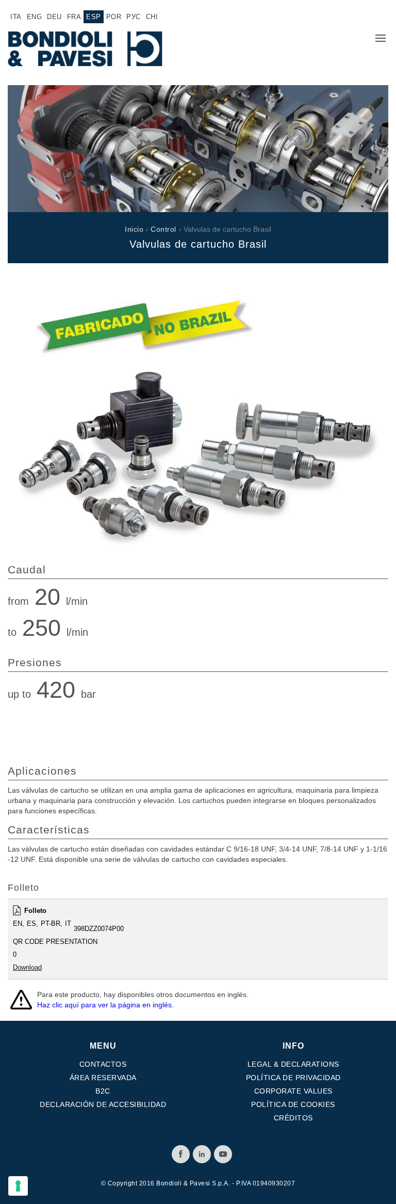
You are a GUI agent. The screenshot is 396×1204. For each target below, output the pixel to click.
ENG (34, 17)
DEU (54, 17)
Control (163, 229)
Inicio (134, 229)
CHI (152, 17)
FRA (74, 17)
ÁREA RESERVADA (103, 1077)
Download (27, 967)
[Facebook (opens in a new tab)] (181, 1154)
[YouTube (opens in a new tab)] (223, 1154)
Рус (133, 17)
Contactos (103, 1064)
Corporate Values (293, 1091)
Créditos (293, 1118)
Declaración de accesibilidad (103, 1104)
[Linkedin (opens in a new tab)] (202, 1154)
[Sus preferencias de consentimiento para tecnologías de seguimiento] (18, 1186)
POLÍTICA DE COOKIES (293, 1104)
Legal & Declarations (293, 1064)
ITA (16, 17)
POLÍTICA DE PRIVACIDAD (293, 1077)
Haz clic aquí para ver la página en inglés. (105, 1005)
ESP (93, 17)
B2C (102, 1091)
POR (114, 17)
